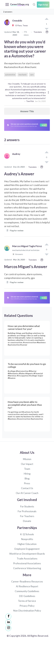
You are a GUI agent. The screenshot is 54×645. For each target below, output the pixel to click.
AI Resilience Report (27, 586)
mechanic (23, 74)
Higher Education (27, 543)
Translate (38, 32)
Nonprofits (27, 539)
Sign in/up (43, 4)
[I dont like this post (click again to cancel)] (46, 162)
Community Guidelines (27, 591)
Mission (27, 459)
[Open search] (34, 4)
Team (27, 468)
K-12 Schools (27, 534)
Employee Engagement (27, 548)
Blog (27, 478)
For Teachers (27, 516)
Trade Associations (27, 558)
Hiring (27, 473)
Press (27, 483)
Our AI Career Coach (27, 492)
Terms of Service (27, 600)
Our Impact (27, 463)
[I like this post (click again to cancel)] (46, 19)
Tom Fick (30, 101)
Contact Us (27, 488)
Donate (27, 520)
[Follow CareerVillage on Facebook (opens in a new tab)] (8, 616)
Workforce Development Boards (27, 553)
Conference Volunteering (27, 568)
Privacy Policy (27, 605)
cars (32, 74)
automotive (10, 74)
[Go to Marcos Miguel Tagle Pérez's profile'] (7, 251)
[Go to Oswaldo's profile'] (7, 25)
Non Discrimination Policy (27, 610)
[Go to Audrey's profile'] (7, 159)
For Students (27, 506)
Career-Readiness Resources (27, 581)
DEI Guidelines (27, 596)
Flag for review (15, 230)
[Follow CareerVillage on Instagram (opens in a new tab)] (8, 628)
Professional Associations (27, 563)
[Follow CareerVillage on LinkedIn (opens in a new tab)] (8, 622)
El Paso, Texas (21, 25)
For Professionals (27, 511)
